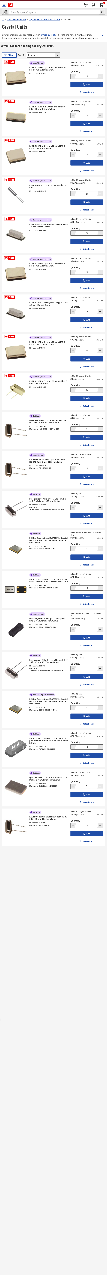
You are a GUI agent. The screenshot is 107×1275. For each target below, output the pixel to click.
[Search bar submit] (102, 12)
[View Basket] (101, 5)
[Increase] (100, 76)
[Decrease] (73, 76)
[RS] (10, 5)
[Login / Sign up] (93, 5)
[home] (3, 19)
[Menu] (4, 5)
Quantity (75, 71)
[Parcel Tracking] (85, 5)
